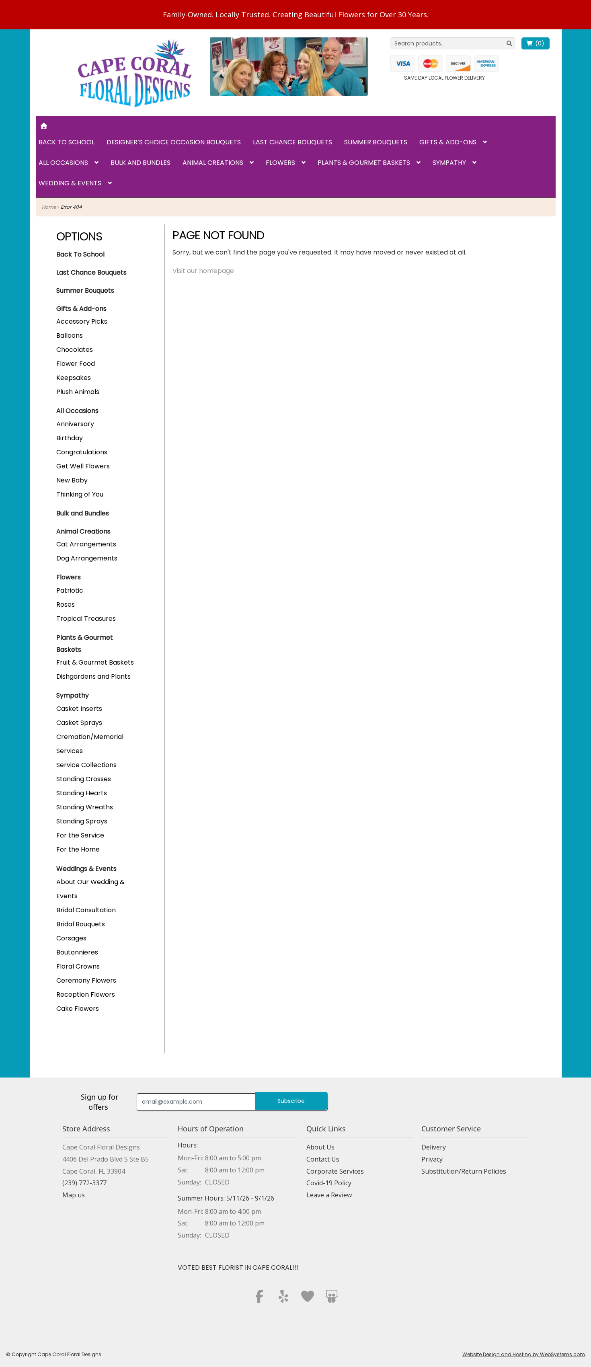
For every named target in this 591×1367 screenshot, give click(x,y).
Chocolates (74, 349)
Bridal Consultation (86, 910)
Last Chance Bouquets (292, 142)
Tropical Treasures (86, 618)
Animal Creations (213, 162)
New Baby (72, 480)
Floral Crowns (78, 966)
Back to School (66, 142)
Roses (65, 604)
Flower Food (75, 363)
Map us (73, 1194)
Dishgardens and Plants (93, 676)
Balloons (69, 335)
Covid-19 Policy (328, 1182)
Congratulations (81, 452)
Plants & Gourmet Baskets (364, 162)
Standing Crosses (83, 779)
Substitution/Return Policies (463, 1171)
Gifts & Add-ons (447, 142)
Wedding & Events (70, 183)
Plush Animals (77, 391)
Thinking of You (79, 494)
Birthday (69, 438)
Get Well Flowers (83, 466)
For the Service (80, 835)
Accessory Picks (81, 321)
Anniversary (75, 424)
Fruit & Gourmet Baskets (95, 662)
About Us (320, 1147)
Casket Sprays (79, 722)
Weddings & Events (86, 868)
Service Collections (86, 765)
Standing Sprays (81, 821)
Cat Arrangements (86, 544)
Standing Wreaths (84, 807)
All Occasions (63, 162)
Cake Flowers (77, 1008)
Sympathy (449, 162)
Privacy (432, 1159)
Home (49, 206)
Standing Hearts (81, 793)
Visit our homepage (203, 270)
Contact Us (322, 1159)
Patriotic (69, 590)
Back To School (80, 254)
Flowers (280, 162)
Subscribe (291, 1101)
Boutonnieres (77, 952)
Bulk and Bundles (140, 162)
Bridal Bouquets (80, 924)
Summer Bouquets (375, 142)
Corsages (71, 938)
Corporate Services (335, 1171)
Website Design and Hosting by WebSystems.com (523, 1354)
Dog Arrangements (86, 558)
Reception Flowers (85, 994)
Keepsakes (73, 377)
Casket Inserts (79, 708)
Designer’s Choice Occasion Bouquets (174, 142)
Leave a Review (329, 1194)
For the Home (78, 849)
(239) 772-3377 (84, 1182)
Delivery (433, 1147)
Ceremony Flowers (86, 980)
